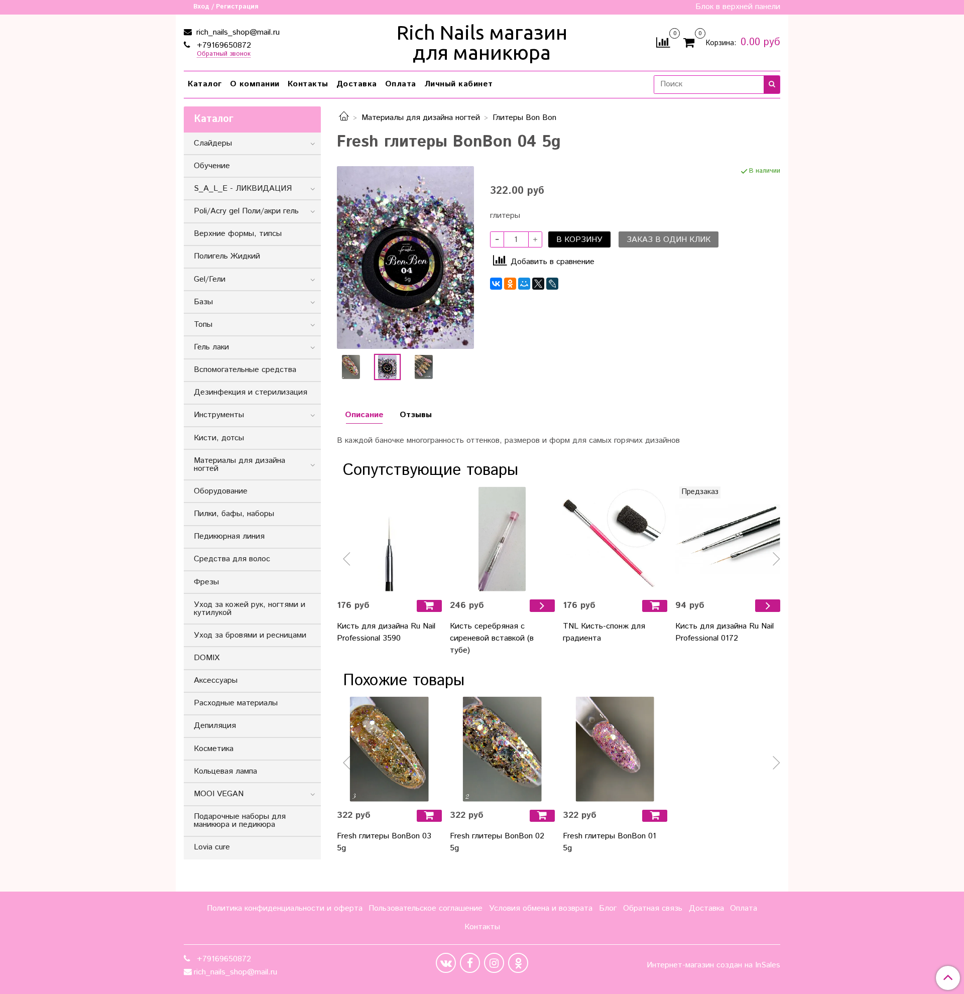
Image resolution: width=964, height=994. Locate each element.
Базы (203, 302)
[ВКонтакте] (496, 284)
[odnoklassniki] (518, 963)
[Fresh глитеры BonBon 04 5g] (405, 257)
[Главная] (344, 117)
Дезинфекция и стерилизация (250, 392)
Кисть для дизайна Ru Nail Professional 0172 (724, 632)
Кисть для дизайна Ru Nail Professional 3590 (386, 632)
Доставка (356, 84)
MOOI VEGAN (219, 794)
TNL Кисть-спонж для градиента (604, 632)
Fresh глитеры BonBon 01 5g (609, 842)
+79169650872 (222, 45)
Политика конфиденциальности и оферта (285, 908)
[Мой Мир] (524, 284)
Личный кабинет (458, 84)
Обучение (212, 166)
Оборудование (221, 491)
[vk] (446, 963)
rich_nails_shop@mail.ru (237, 32)
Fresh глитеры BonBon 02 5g (497, 842)
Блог (608, 908)
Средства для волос (232, 559)
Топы (203, 324)
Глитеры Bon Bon (524, 117)
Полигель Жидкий (227, 256)
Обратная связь (652, 908)
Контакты (308, 84)
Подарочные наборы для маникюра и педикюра (240, 820)
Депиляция (215, 725)
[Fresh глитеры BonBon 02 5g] (502, 749)
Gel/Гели (209, 279)
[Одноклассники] (510, 284)
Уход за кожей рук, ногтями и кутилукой (249, 608)
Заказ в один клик (668, 239)
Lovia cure (212, 847)
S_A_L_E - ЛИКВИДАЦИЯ (243, 188)
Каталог (205, 84)
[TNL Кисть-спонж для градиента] (615, 538)
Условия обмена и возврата (540, 908)
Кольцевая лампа (225, 771)
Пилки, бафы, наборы (234, 514)
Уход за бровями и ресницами (250, 635)
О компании (255, 84)
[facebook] (470, 963)
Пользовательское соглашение (426, 908)
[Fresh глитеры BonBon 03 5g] (389, 749)
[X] (538, 284)
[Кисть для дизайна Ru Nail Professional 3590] (389, 538)
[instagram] (494, 963)
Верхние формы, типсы (238, 233)
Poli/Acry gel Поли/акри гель (246, 211)
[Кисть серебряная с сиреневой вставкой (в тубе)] (502, 538)
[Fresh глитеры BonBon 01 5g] (615, 749)
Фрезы (206, 582)
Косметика (213, 749)
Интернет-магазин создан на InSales (713, 965)
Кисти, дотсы (219, 438)
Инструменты (219, 415)
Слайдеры (213, 143)
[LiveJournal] (552, 284)
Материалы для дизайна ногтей (421, 117)
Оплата (400, 84)
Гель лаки (211, 347)
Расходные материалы (236, 703)
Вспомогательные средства (245, 370)
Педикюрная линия (229, 536)
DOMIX (206, 658)
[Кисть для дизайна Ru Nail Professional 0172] (727, 538)
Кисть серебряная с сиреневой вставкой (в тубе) (492, 638)
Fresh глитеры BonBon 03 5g (384, 842)
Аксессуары (215, 680)
